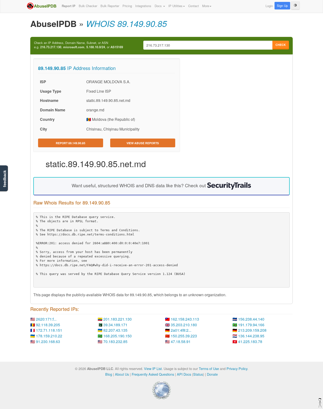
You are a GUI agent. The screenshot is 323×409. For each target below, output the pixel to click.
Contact (193, 6)
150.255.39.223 (184, 336)
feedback (4, 178)
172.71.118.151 (49, 330)
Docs (159, 6)
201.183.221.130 (117, 319)
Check (280, 45)
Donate (212, 374)
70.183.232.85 (115, 341)
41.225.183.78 (250, 341)
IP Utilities (175, 6)
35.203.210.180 (184, 324)
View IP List (153, 368)
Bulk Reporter (109, 6)
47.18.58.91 (181, 341)
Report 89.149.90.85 (70, 143)
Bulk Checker (88, 6)
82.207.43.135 (115, 330)
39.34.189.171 (115, 324)
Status (198, 374)
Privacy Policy (237, 368)
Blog (108, 374)
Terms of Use (209, 368)
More (205, 6)
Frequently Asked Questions (153, 374)
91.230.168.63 (48, 341)
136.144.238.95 (251, 336)
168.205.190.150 (117, 336)
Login (269, 6)
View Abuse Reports (143, 143)
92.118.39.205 (48, 324)
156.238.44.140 (251, 319)
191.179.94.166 (251, 324)
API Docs (184, 374)
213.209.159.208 (252, 330)
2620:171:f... (46, 319)
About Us (122, 374)
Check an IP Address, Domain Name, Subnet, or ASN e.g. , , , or (78, 45)
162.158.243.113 (185, 319)
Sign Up (282, 5)
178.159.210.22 (49, 336)
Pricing (127, 6)
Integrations (143, 6)
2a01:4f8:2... (181, 330)
